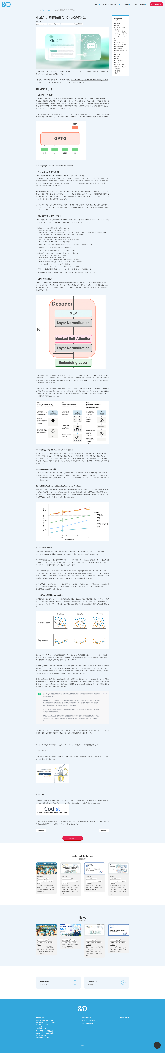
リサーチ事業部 (119, 65)
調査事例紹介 (119, 46)
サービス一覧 (41, 1017)
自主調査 (117, 54)
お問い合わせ (73, 838)
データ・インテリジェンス (111, 4)
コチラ (75, 824)
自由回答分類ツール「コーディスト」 (46, 1022)
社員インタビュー (120, 30)
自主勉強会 (118, 48)
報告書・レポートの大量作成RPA (45, 1034)
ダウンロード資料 (120, 28)
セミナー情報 (119, 60)
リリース (117, 56)
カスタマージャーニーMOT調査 (44, 1032)
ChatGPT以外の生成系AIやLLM (45, 589)
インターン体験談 (120, 32)
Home (38, 10)
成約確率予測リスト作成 (42, 1037)
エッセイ (117, 40)
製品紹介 (117, 23)
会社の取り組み (119, 42)
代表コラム (51, 24)
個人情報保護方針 (88, 1023)
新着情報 (80, 24)
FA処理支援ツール (41, 1028)
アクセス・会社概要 (139, 4)
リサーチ (126, 4)
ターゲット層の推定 (41, 1036)
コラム (57, 24)
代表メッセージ (87, 1017)
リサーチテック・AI (47, 10)
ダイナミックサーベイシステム (44, 1030)
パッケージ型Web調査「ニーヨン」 (46, 1020)
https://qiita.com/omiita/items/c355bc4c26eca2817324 (57, 166)
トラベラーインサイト (42, 1024)
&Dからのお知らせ (120, 44)
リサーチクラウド (41, 1026)
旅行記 (117, 58)
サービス (95, 4)
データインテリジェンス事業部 (68, 24)
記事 (116, 73)
